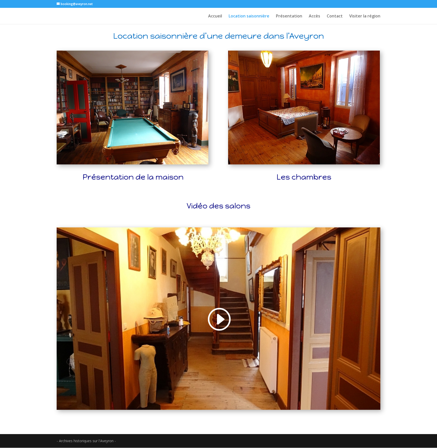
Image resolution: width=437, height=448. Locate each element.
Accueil (215, 16)
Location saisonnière (249, 16)
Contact (335, 16)
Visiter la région (364, 16)
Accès (314, 16)
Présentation (289, 16)
